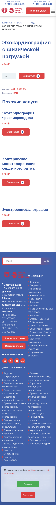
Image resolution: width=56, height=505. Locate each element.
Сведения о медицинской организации (34, 288)
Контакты (34, 282)
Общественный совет (41, 328)
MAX (23, 361)
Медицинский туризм (40, 443)
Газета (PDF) (10, 460)
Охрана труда (37, 413)
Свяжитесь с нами (15, 338)
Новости (8, 450)
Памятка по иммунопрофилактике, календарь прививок (39, 376)
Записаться (29, 76)
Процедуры (9, 457)
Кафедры (34, 302)
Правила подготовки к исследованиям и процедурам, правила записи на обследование (14, 410)
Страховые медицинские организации (35, 386)
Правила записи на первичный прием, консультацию (12, 423)
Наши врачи (36, 298)
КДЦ (15, 93)
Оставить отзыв (14, 346)
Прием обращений (39, 325)
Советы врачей (11, 453)
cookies (31, 470)
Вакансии (34, 315)
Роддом (8, 373)
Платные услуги (38, 10)
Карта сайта (36, 430)
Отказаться (28, 495)
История (34, 305)
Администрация (38, 295)
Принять (28, 484)
